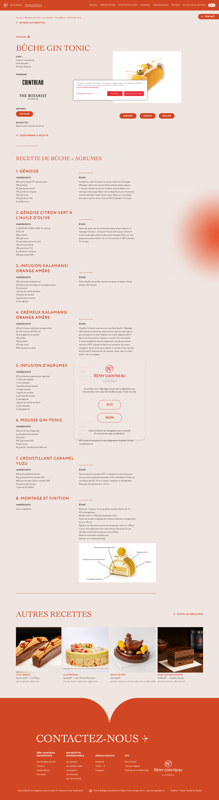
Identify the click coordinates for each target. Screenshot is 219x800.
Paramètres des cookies (85, 93)
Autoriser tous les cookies (134, 94)
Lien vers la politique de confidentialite (87, 87)
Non (109, 417)
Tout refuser (115, 94)
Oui (109, 404)
